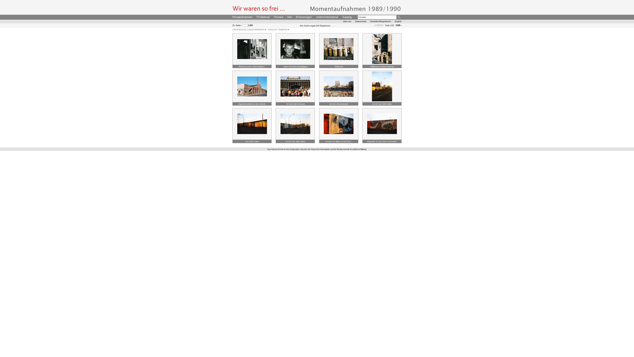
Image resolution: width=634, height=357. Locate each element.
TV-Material (263, 17)
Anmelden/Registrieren (380, 21)
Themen (278, 17)
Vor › (399, 25)
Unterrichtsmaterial (327, 17)
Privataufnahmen (242, 17)
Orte (289, 17)
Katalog (347, 17)
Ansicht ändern (278, 29)
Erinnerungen (304, 17)
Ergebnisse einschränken (248, 29)
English (398, 21)
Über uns (347, 21)
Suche (399, 17)
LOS (250, 25)
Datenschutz (360, 21)
